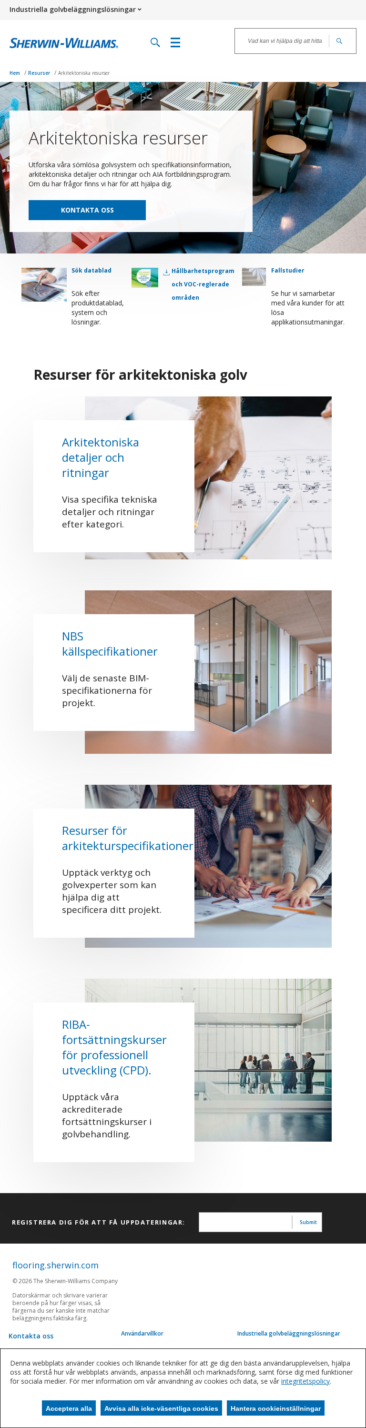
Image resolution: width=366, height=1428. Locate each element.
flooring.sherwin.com (55, 1265)
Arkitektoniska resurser (84, 73)
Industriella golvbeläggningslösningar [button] (73, 9)
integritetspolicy (305, 1381)
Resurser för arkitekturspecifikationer (127, 837)
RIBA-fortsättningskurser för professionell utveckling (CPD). (114, 1047)
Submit (308, 1222)
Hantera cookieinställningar (276, 1408)
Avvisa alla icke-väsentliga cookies (161, 1408)
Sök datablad (91, 270)
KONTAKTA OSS (87, 209)
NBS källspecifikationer (110, 643)
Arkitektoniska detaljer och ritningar (100, 457)
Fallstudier (288, 270)
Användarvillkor (142, 1333)
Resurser (39, 73)
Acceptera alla (69, 1408)
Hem (15, 73)
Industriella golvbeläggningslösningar (288, 1333)
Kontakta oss (31, 1335)
